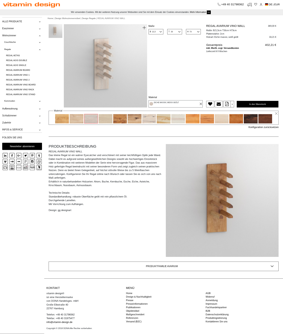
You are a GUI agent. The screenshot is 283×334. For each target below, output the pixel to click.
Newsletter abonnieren (22, 146)
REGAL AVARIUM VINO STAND (20, 94)
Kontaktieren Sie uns (216, 321)
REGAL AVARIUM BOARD (18, 70)
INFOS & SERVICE (12, 129)
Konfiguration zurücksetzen (264, 127)
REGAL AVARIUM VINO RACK (20, 89)
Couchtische (10, 42)
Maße (151, 26)
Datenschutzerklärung (217, 314)
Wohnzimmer (9, 35)
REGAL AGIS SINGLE (16, 65)
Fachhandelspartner (216, 307)
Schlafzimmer (9, 115)
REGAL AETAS (13, 55)
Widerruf (210, 297)
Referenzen (132, 318)
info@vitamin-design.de (59, 322)
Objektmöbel (132, 311)
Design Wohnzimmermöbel (67, 18)
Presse (129, 300)
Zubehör (6, 122)
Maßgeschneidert (135, 314)
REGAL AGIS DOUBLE (16, 60)
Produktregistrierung (216, 318)
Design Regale (89, 18)
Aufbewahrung (10, 108)
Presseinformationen (137, 304)
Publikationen (133, 307)
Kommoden (9, 101)
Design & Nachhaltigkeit (138, 297)
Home (50, 18)
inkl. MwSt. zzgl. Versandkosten (222, 48)
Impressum (211, 304)
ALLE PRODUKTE (12, 21)
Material (153, 97)
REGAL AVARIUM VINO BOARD (21, 84)
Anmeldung (212, 300)
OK (209, 12)
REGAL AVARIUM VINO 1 (18, 75)
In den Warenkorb (257, 104)
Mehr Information (198, 12)
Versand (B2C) (134, 321)
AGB (208, 293)
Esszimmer (8, 28)
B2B (208, 311)
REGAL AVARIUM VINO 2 (18, 80)
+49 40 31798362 (233, 4)
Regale (7, 49)
